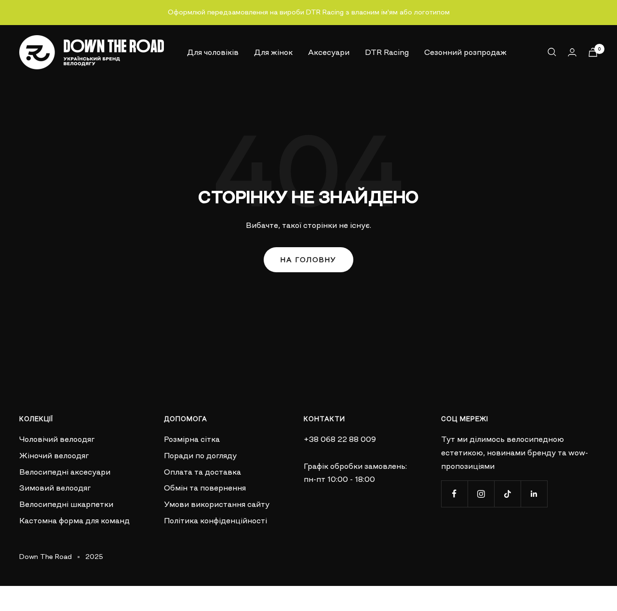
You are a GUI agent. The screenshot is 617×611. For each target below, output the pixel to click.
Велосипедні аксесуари (64, 472)
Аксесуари (328, 51)
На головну (308, 259)
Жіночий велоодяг (54, 455)
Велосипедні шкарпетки (66, 504)
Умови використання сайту (216, 504)
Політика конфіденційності (215, 520)
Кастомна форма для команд (74, 520)
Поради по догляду (200, 455)
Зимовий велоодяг (55, 487)
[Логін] (572, 52)
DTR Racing (387, 51)
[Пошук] (552, 52)
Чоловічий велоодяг (56, 439)
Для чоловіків (213, 51)
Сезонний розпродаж (465, 51)
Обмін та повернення (205, 487)
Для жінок (273, 51)
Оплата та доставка (202, 472)
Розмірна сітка (192, 439)
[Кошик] (593, 52)
